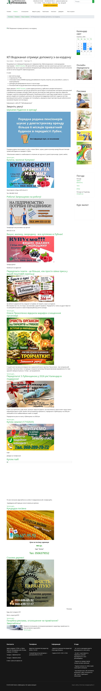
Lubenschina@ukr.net (61, 1)
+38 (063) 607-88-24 (49, 1)
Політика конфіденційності (87, 685)
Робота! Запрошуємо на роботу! (24, 196)
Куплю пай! (13, 459)
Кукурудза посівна (16, 508)
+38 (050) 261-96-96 (38, 1)
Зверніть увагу (36, 11)
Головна (9, 11)
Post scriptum (70, 11)
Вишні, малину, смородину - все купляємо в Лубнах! (35, 234)
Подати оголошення (50, 5)
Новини (15, 11)
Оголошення (24, 11)
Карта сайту (75, 685)
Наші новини (10, 61)
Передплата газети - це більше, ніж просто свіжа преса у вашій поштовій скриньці (37, 272)
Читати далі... (11, 157)
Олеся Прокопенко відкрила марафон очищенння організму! (34, 314)
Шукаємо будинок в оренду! (22, 109)
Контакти (53, 11)
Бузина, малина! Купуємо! (21, 159)
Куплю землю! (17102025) (20, 421)
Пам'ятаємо (45, 11)
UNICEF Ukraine (20, 66)
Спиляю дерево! (15, 557)
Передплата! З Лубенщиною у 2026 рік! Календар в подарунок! (34, 377)
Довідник (60, 11)
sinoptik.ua (80, 194)
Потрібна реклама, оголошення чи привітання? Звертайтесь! (32, 622)
